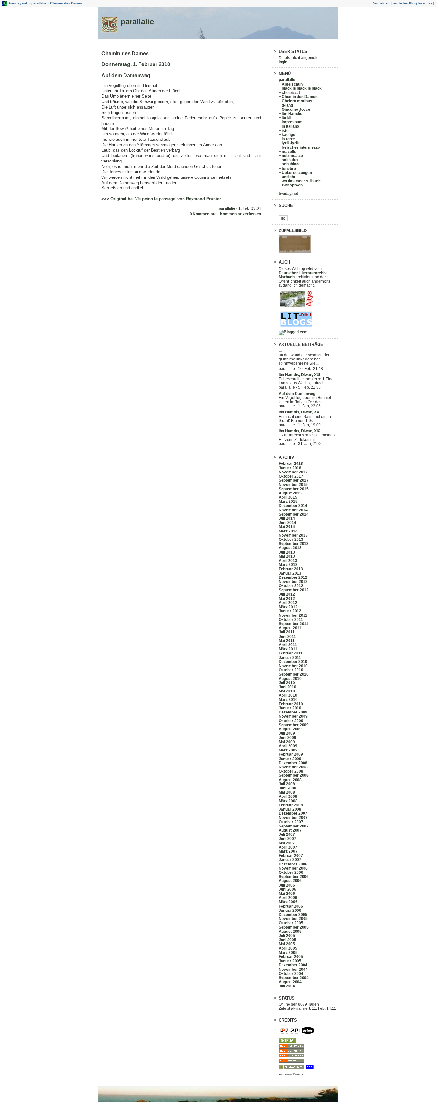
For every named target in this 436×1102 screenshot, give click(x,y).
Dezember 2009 (293, 712)
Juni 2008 (287, 788)
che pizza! (291, 92)
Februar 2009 (291, 754)
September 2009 (294, 725)
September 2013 (294, 543)
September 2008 (294, 775)
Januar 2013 (290, 573)
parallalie (38, 3)
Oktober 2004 (291, 973)
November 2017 (293, 472)
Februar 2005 (291, 957)
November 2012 (293, 581)
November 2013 (293, 535)
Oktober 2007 (291, 822)
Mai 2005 (287, 944)
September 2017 (294, 480)
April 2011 (288, 645)
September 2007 (294, 826)
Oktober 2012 (291, 586)
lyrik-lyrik (290, 143)
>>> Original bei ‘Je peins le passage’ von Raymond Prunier (161, 198)
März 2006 (288, 902)
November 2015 (293, 484)
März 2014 (288, 531)
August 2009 (290, 729)
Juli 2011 (287, 632)
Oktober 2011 (291, 619)
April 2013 (288, 560)
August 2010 (290, 678)
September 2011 (293, 624)
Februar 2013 (291, 569)
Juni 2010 (287, 687)
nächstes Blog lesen (410, 3)
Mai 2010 (287, 691)
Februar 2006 (291, 906)
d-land (287, 105)
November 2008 (293, 767)
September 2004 (294, 978)
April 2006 (288, 897)
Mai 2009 (287, 742)
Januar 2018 (290, 468)
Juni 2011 (287, 636)
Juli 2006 (287, 885)
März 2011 (288, 649)
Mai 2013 (287, 556)
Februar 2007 (291, 855)
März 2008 (288, 801)
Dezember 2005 (293, 914)
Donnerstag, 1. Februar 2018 (135, 64)
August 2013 (290, 548)
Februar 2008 (291, 805)
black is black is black (302, 88)
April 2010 (288, 695)
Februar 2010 (291, 704)
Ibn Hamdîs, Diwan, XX (299, 412)
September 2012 (294, 590)
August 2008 (290, 780)
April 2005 (288, 948)
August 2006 (290, 881)
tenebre (289, 168)
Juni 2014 (287, 522)
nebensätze (292, 156)
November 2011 (293, 615)
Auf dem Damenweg (125, 75)
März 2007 (288, 851)
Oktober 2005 (291, 923)
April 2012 (288, 602)
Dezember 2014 (293, 505)
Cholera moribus (297, 101)
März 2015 (288, 501)
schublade (291, 164)
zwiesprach (292, 185)
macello (289, 151)
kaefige (288, 134)
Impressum (292, 122)
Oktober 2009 (291, 721)
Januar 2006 (290, 910)
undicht (288, 177)
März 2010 (288, 700)
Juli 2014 (287, 518)
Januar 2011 (290, 657)
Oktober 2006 (291, 872)
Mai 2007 (287, 843)
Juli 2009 (287, 733)
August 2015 (290, 493)
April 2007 (288, 847)
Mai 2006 (287, 893)
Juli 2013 (287, 552)
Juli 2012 (287, 594)
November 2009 (293, 716)
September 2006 (294, 876)
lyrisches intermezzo (301, 147)
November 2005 (293, 919)
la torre (288, 139)
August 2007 (290, 830)
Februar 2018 (291, 463)
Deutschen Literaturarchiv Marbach (303, 275)
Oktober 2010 (291, 670)
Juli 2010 (287, 683)
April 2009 (288, 746)
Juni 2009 (287, 738)
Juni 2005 (287, 940)
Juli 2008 (287, 784)
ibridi (286, 118)
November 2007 (293, 817)
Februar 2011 (291, 653)
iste (285, 130)
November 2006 (293, 868)
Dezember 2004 (293, 965)
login (283, 62)
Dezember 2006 (293, 864)
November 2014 (293, 510)
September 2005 (294, 927)
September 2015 (294, 489)
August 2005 (290, 931)
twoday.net (18, 3)
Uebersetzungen (297, 172)
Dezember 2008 (293, 763)
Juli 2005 (287, 935)
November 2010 (293, 666)
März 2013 (288, 564)
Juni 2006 (287, 889)
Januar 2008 (290, 809)
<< (431, 3)
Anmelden (381, 3)
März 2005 (288, 952)
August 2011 (290, 628)
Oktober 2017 (291, 476)
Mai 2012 (287, 598)
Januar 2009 (290, 759)
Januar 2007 (290, 859)
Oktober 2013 (291, 539)
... (280, 351)
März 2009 (288, 750)
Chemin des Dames (66, 3)
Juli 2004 (287, 986)
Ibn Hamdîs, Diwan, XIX (299, 431)
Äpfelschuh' (293, 84)
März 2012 (288, 607)
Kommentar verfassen (240, 214)
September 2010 (294, 674)
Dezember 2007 (293, 813)
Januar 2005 (290, 961)
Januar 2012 (290, 611)
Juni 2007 (287, 838)
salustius (290, 160)
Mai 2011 (287, 640)
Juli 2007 (287, 834)
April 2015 (288, 497)
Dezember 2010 (293, 662)
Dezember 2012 (293, 577)
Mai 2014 (287, 527)
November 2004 (293, 969)
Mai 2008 (287, 792)
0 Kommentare (203, 214)
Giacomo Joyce (296, 109)
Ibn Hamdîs (292, 113)
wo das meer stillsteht (302, 181)
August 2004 (290, 982)
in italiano (290, 126)
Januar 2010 (290, 708)
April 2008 (288, 796)
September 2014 (294, 514)
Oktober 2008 (291, 771)
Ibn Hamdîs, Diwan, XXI (299, 375)
